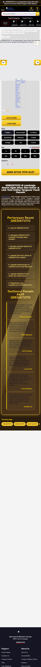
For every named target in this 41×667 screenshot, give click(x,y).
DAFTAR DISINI (11, 118)
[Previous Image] (3, 62)
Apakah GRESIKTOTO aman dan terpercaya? (18, 275)
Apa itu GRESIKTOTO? (19, 228)
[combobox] (19, 14)
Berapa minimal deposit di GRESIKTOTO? (20, 247)
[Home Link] (13, 9)
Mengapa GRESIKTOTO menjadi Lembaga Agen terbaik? (19, 237)
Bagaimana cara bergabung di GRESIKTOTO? (20, 284)
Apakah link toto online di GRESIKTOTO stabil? (20, 256)
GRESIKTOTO (5, 196)
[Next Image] (37, 62)
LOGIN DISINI (11, 123)
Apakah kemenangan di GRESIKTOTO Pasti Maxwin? (20, 266)
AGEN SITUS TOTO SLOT (20, 172)
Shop (3, 10)
